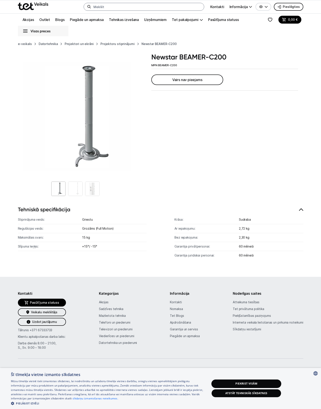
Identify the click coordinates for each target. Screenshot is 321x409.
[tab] (160, 234)
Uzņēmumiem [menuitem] (155, 19)
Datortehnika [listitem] (48, 44)
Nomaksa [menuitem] (176, 309)
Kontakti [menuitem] (217, 7)
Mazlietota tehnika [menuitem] (112, 315)
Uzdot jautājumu (44, 322)
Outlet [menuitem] (44, 19)
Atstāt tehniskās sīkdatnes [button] (246, 393)
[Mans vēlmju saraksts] (270, 19)
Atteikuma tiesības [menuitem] (246, 302)
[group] (241, 7)
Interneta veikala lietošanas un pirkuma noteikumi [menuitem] (268, 322)
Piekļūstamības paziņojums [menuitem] (252, 315)
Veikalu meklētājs (44, 312)
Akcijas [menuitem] (28, 19)
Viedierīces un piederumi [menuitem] (116, 336)
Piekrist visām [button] (246, 383)
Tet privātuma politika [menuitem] (248, 309)
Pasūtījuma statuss (223, 19)
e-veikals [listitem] (25, 44)
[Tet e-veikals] (33, 6)
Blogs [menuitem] (60, 19)
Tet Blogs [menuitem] (177, 315)
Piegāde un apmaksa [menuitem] (87, 19)
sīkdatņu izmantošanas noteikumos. (95, 398)
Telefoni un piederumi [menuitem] (114, 322)
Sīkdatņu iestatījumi (247, 329)
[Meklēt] (89, 6)
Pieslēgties (291, 7)
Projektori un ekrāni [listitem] (79, 44)
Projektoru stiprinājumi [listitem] (117, 44)
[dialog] (160, 388)
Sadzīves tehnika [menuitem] (111, 309)
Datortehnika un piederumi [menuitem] (118, 343)
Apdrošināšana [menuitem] (180, 322)
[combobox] (315, 373)
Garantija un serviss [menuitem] (184, 329)
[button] (263, 7)
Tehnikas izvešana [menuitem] (124, 19)
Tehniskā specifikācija (44, 209)
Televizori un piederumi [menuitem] (116, 329)
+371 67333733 (41, 330)
